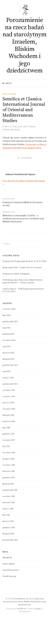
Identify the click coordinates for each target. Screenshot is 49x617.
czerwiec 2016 (9, 465)
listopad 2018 (8, 415)
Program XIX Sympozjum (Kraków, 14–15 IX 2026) (24, 261)
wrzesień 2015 (9, 496)
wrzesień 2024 (9, 340)
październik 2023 (10, 365)
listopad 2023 (8, 359)
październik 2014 (10, 540)
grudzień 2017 (9, 434)
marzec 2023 (8, 377)
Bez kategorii (9, 94)
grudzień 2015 (9, 477)
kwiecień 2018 (9, 421)
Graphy (37, 608)
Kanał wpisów (9, 563)
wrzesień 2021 (9, 390)
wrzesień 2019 (9, 409)
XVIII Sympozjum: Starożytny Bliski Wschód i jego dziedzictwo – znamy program (22, 281)
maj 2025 (6, 328)
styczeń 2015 (8, 521)
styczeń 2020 (8, 402)
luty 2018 (6, 427)
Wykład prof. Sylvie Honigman (16, 274)
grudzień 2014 (9, 527)
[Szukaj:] (44, 83)
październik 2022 (10, 384)
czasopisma (26, 157)
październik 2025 (10, 321)
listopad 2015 (8, 484)
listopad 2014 (8, 533)
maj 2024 (7, 346)
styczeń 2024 (8, 352)
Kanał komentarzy (11, 570)
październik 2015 (10, 490)
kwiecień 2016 (9, 471)
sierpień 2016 (8, 459)
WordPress (21, 608)
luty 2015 (6, 515)
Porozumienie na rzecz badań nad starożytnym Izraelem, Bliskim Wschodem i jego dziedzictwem (24, 45)
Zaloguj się (7, 557)
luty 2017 (6, 446)
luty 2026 (7, 315)
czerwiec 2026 (9, 309)
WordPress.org (9, 576)
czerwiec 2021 (9, 396)
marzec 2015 (8, 508)
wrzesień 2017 (9, 440)
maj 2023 (7, 371)
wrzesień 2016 (9, 452)
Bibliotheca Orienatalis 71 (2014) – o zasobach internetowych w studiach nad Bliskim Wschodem (23, 218)
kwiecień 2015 (9, 502)
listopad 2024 (8, 334)
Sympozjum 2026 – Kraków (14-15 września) (22, 267)
